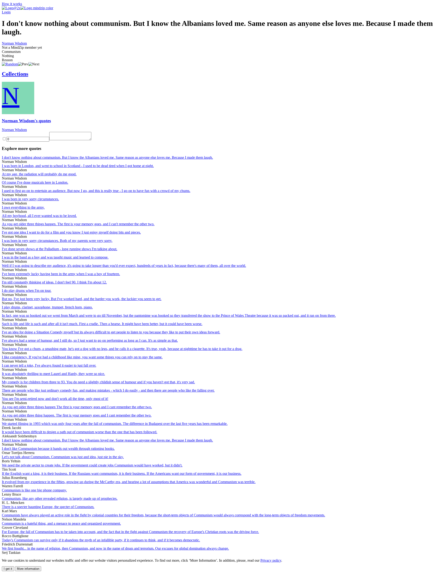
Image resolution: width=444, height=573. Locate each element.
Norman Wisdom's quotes (26, 120)
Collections (15, 74)
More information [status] (28, 568)
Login (6, 12)
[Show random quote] (10, 64)
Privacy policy (270, 560)
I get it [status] (8, 568)
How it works (12, 4)
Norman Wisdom (14, 43)
